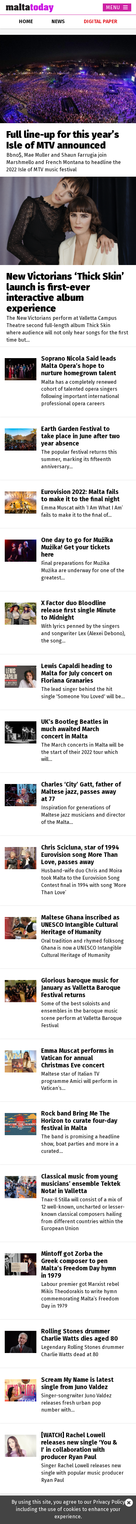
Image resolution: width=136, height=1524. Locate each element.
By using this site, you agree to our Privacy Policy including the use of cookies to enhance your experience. (68, 1509)
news (58, 21)
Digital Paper (100, 21)
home (26, 21)
